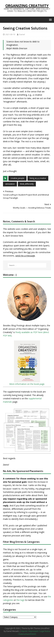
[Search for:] (27, 265)
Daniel (22, 34)
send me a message (25, 255)
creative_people (17, 178)
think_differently (27, 184)
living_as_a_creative (38, 178)
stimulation (10, 184)
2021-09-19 (10, 34)
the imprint (8, 232)
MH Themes (35, 628)
